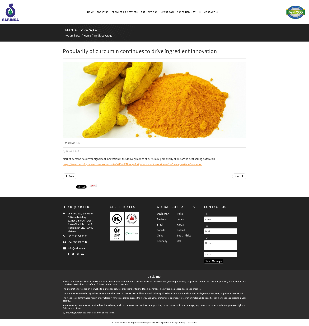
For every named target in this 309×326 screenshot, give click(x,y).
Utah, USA (163, 213)
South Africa (184, 235)
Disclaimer (192, 322)
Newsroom (167, 12)
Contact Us (211, 12)
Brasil (160, 224)
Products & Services (125, 12)
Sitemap (181, 322)
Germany (162, 241)
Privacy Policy (155, 322)
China (160, 235)
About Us (102, 12)
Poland (181, 230)
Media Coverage (103, 35)
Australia (162, 219)
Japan (180, 219)
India (180, 213)
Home (90, 12)
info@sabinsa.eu (77, 248)
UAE (179, 241)
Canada (161, 230)
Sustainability (186, 12)
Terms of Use (169, 322)
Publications (149, 12)
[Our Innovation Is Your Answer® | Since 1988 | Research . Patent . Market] (296, 12)
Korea (180, 224)
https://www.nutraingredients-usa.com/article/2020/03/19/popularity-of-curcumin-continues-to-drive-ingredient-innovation (132, 164)
